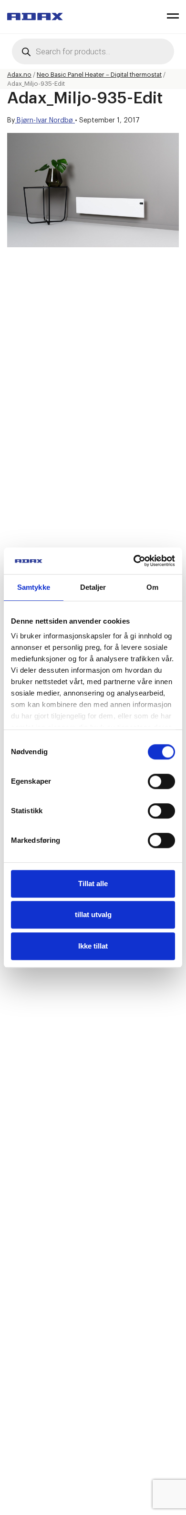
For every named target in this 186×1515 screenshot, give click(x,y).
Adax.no (19, 74)
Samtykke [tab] (33, 587)
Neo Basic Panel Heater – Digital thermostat (99, 74)
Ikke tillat (93, 946)
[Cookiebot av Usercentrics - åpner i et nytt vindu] (134, 561)
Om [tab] (152, 587)
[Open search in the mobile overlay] (93, 51)
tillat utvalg (93, 914)
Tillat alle (93, 883)
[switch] (161, 781)
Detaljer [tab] (93, 587)
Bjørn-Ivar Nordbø (45, 120)
